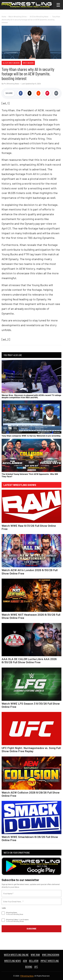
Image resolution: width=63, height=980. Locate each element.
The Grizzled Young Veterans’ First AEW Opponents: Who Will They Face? (30, 475)
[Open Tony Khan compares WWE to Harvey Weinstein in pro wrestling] (31, 417)
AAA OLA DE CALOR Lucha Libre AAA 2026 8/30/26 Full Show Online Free (29, 660)
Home (4, 16)
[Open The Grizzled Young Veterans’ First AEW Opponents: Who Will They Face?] (31, 455)
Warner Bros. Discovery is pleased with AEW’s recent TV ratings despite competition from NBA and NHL (31, 396)
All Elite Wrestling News (11, 63)
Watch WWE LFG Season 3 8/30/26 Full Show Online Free (31, 705)
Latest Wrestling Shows (20, 485)
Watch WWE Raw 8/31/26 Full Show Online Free (29, 527)
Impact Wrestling (50, 960)
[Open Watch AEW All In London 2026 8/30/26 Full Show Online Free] (31, 550)
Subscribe (31, 928)
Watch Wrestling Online (17, 16)
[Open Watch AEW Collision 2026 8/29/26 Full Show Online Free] (31, 773)
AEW (25, 960)
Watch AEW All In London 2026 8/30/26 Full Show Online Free (30, 571)
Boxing (28, 966)
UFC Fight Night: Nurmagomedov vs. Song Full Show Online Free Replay (31, 749)
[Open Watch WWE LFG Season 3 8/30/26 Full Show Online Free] (31, 684)
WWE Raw (35, 954)
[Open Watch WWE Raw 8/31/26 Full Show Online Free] (31, 506)
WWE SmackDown (50, 954)
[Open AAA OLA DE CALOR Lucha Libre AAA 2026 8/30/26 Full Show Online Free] (31, 639)
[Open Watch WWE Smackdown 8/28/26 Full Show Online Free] (31, 817)
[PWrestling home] (26, 5)
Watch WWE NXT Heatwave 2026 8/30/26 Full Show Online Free (31, 616)
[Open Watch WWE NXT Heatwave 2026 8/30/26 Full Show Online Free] (31, 595)
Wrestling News (28, 63)
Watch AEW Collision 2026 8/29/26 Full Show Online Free (31, 794)
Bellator (33, 960)
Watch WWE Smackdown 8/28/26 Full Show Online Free (30, 838)
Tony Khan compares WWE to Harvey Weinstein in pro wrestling (31, 435)
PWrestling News (27, 976)
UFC (36, 966)
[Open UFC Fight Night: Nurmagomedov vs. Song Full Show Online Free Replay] (31, 728)
